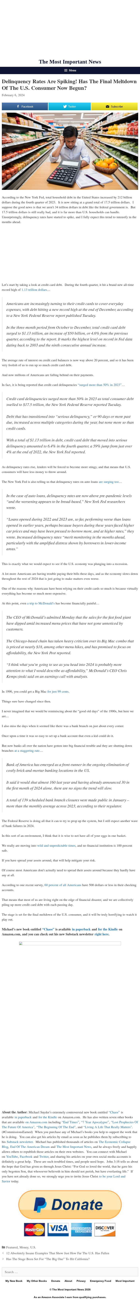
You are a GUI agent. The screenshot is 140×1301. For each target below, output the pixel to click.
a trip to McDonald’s (41, 603)
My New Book (13, 1280)
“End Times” (70, 1122)
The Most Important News (70, 62)
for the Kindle (108, 929)
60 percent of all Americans (62, 885)
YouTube (12, 1156)
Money (24, 1247)
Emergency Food (100, 1280)
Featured (12, 1247)
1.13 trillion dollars (34, 289)
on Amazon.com (36, 1122)
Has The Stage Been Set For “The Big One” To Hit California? (48, 1259)
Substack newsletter (20, 1141)
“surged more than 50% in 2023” (100, 384)
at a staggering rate (27, 750)
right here (102, 934)
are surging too (109, 481)
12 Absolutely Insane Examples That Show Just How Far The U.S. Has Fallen (57, 1253)
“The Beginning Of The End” (56, 1127)
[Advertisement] (70, 29)
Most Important (125, 1280)
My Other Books (37, 1280)
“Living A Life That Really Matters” (107, 1127)
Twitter (43, 1156)
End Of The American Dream (30, 1146)
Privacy (81, 1280)
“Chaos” (48, 929)
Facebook (26, 1156)
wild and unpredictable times (56, 845)
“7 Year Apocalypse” (95, 1122)
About (68, 1280)
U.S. (33, 1247)
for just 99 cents (58, 691)
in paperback (81, 929)
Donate (55, 1280)
